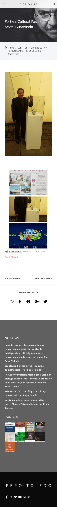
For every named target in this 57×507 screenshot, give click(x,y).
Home (11, 47)
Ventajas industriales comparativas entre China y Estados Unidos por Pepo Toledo (27, 404)
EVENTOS (23, 47)
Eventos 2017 (38, 47)
